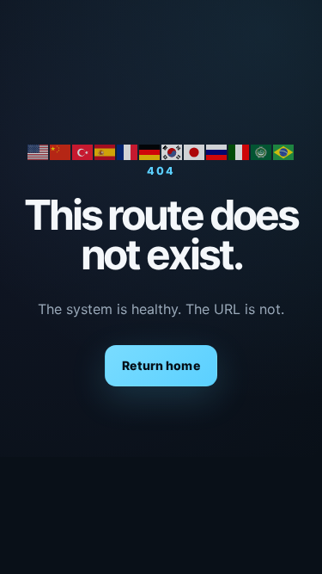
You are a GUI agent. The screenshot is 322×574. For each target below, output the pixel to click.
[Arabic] (262, 150)
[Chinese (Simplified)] (61, 150)
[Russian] (217, 150)
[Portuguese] (284, 150)
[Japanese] (195, 150)
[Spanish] (105, 150)
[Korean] (172, 150)
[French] (128, 150)
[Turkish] (83, 150)
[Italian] (239, 150)
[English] (38, 150)
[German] (150, 150)
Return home (161, 365)
